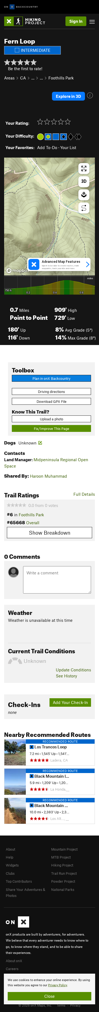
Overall (32, 522)
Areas (9, 77)
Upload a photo (51, 419)
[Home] (27, 21)
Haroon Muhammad (48, 476)
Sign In (75, 21)
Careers (12, 969)
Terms (61, 1005)
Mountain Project (64, 849)
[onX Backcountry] (21, 7)
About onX (14, 961)
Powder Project (63, 881)
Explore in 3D (68, 96)
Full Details (84, 494)
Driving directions (51, 391)
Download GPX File (52, 401)
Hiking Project (62, 865)
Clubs (10, 873)
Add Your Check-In (70, 702)
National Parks (62, 889)
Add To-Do (47, 147)
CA (23, 77)
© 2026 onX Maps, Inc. (35, 1005)
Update (73, 669)
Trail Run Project (64, 873)
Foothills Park (61, 77)
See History (66, 675)
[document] (49, 988)
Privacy (75, 1005)
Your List (68, 147)
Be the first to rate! (25, 68)
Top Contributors (19, 881)
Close (49, 996)
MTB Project (61, 857)
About (10, 849)
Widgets (12, 865)
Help (9, 857)
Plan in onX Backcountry (51, 378)
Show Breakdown (49, 532)
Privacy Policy (57, 985)
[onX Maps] (17, 926)
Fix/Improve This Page (51, 428)
